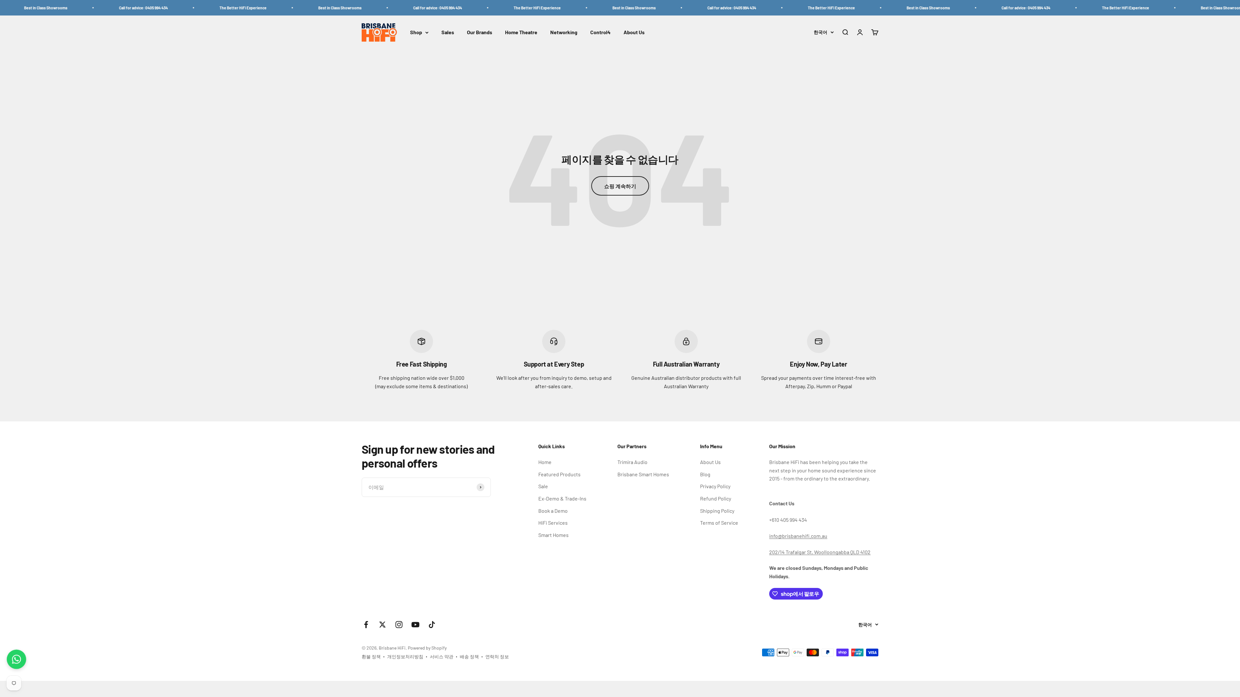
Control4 (600, 32)
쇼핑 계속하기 (620, 186)
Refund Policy (715, 498)
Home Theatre (521, 32)
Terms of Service (719, 523)
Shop (416, 32)
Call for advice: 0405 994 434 (97, 7)
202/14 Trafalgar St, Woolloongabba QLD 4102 (820, 552)
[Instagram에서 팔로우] (399, 624)
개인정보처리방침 (405, 656)
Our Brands (479, 32)
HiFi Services (553, 523)
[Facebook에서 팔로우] (366, 624)
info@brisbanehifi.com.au (798, 536)
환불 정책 (371, 656)
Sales (447, 32)
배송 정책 (469, 656)
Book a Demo (553, 511)
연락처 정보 (497, 656)
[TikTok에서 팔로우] (432, 624)
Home (545, 462)
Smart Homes (553, 535)
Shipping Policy (717, 511)
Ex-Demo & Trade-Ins (562, 498)
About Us (634, 32)
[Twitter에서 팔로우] (382, 624)
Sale (543, 486)
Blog (705, 474)
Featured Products (559, 474)
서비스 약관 (441, 656)
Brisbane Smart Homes (643, 474)
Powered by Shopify (427, 648)
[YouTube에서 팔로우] (415, 624)
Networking (563, 32)
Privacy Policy (715, 486)
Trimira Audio (632, 462)
